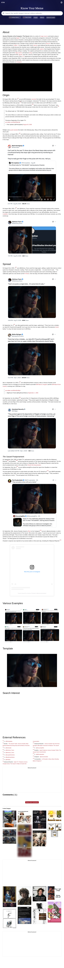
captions (42, 49)
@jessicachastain (44, 756)
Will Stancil (39, 384)
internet (35, 45)
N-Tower (26, 273)
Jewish (57, 327)
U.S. (23, 56)
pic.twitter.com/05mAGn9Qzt (12, 390)
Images (35, 17)
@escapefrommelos (10, 754)
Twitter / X (16, 45)
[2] (20, 101)
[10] (60, 539)
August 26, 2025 (27, 124)
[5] (3, 751)
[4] (16, 207)
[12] (17, 460)
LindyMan (5, 214)
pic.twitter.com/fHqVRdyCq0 (12, 122)
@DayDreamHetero (10, 757)
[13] (47, 470)
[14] (40, 530)
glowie (20, 54)
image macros (44, 36)
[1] (18, 98)
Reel (29, 531)
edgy (16, 52)
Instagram (19, 62)
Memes (42, 17)
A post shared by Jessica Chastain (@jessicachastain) (32, 593)
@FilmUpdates (9, 741)
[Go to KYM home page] (3, 2)
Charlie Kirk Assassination (34, 465)
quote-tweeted (14, 130)
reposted (34, 99)
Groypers (44, 384)
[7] (19, 381)
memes (20, 52)
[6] (14, 324)
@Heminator (8, 747)
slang (30, 52)
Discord (48, 43)
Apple (17, 38)
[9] (58, 106)
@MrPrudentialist (40, 754)
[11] (17, 466)
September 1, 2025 (33, 392)
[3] (19, 133)
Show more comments (32, 802)
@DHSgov (8, 759)
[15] (32, 104)
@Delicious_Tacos (10, 750)
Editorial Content (51, 17)
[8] (19, 397)
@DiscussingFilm (40, 747)
